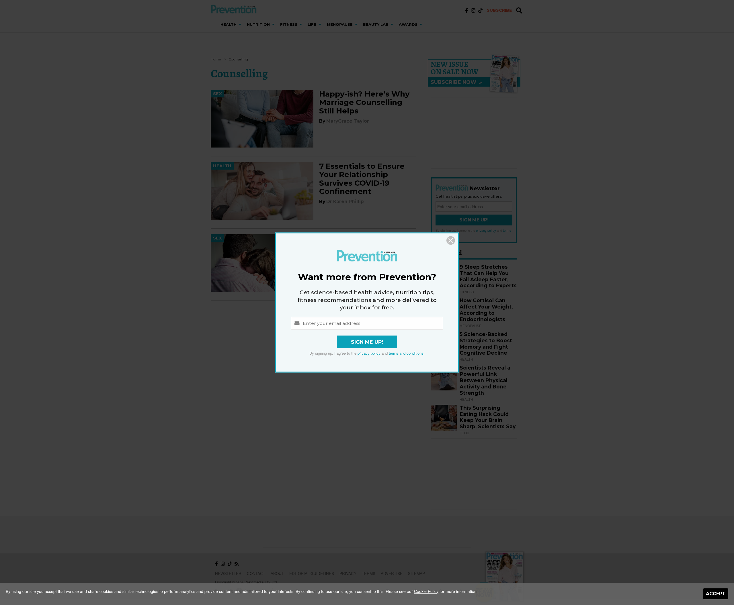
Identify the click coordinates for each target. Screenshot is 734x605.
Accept (715, 593)
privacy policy (369, 353)
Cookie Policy (426, 591)
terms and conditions (406, 353)
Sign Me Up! (367, 342)
